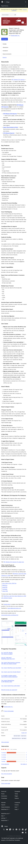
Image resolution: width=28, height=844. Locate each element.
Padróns (17, 798)
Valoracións (5, 47)
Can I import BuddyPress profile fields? (10, 685)
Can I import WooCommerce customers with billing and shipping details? (10, 663)
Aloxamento (4, 796)
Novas (2, 793)
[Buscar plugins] (15, 14)
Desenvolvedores (5, 807)
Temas (16, 793)
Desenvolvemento (7, 54)
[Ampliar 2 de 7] (11, 630)
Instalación (5, 50)
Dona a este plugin (5, 783)
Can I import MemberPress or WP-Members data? (7, 681)
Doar (16, 807)
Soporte (5, 57)
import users (23, 735)
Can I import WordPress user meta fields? (11, 667)
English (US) (24, 732)
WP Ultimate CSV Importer (18, 79)
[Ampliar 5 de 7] (25, 629)
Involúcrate (17, 802)
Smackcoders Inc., (15, 35)
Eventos (17, 804)
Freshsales (4, 589)
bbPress (4, 818)
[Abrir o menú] (26, 2)
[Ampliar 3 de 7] (11, 638)
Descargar (4, 39)
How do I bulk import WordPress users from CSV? (8, 658)
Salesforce (4, 585)
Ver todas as (24, 764)
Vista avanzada (5, 742)
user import (24, 738)
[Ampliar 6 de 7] (25, 637)
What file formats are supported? (9, 689)
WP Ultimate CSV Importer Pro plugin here (14, 562)
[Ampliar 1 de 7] (11, 622)
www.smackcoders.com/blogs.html (9, 615)
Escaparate (17, 791)
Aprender (3, 802)
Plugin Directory (4, 5)
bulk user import (17, 735)
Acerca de (3, 791)
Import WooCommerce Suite (10, 127)
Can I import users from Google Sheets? (11, 672)
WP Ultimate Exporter (8, 133)
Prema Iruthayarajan (9, 711)
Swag (17, 809)
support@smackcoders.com (14, 608)
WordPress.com (5, 813)
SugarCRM (4, 587)
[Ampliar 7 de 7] (25, 644)
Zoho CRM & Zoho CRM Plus (9, 583)
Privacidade (4, 798)
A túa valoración (5, 764)
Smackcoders (7, 604)
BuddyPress (4, 820)
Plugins (16, 796)
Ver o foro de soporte (6, 773)
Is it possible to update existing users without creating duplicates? (9, 676)
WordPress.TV (5, 809)
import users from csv (16, 738)
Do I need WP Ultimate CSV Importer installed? (7, 653)
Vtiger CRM (5, 591)
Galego (6, 826)
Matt (3, 816)
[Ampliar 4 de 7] (25, 622)
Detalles (5, 44)
